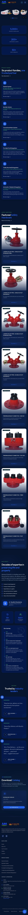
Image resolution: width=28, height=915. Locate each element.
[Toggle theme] (22, 2)
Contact (3, 853)
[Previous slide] (23, 17)
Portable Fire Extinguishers (7, 868)
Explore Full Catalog (6, 220)
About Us (3, 846)
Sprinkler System (5, 863)
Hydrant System (5, 861)
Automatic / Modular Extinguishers (9, 872)
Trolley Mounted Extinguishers (8, 870)
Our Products (4, 848)
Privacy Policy (6, 911)
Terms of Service (14, 911)
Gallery (3, 851)
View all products (5, 76)
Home (3, 844)
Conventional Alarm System (7, 865)
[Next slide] (26, 17)
